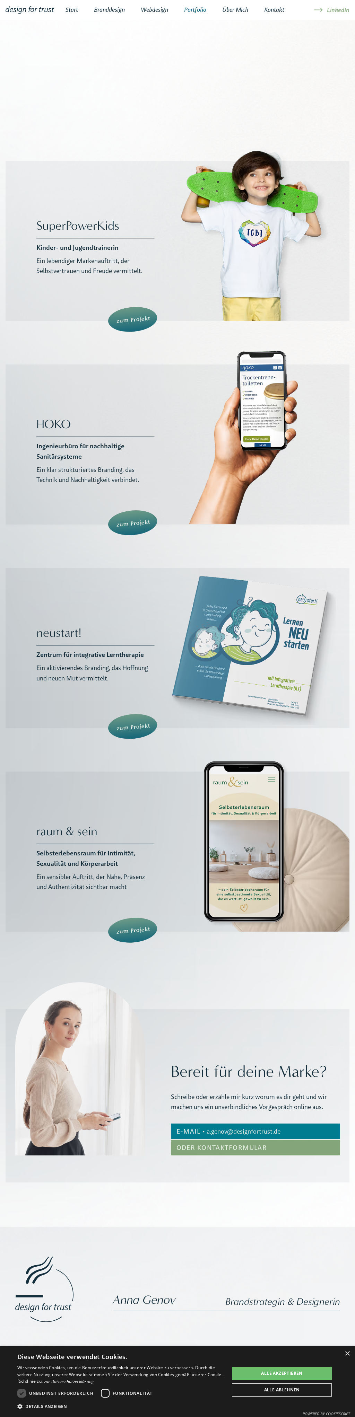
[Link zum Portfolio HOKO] (177, 444)
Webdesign (154, 9)
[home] (30, 11)
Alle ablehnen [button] (282, 1390)
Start (72, 9)
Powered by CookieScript (326, 1413)
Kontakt (274, 9)
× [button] (347, 1353)
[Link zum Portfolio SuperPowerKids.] (177, 241)
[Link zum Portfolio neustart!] (177, 648)
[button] (120, 1406)
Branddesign (109, 9)
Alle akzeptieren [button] (281, 1373)
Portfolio (195, 9)
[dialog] (177, 1381)
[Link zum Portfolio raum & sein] (177, 852)
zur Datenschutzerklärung (69, 1381)
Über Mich (235, 9)
